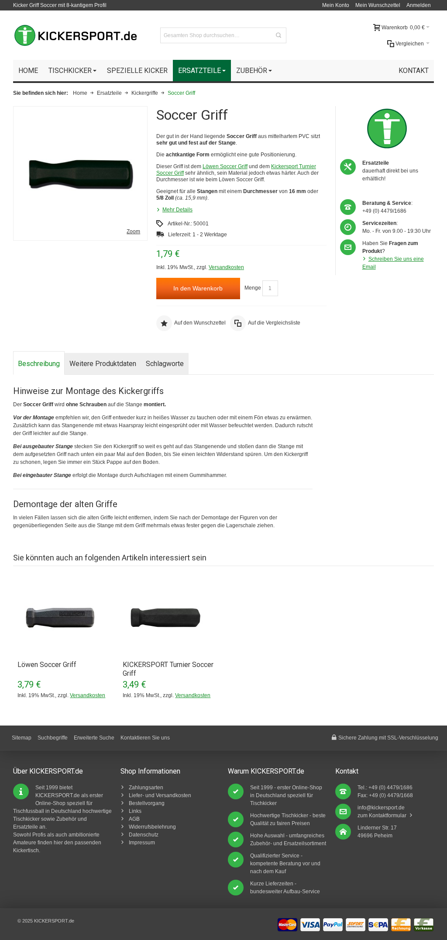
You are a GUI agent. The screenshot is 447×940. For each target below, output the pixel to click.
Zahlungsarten (146, 787)
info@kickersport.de (381, 808)
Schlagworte (165, 363)
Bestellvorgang (147, 803)
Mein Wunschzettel (377, 5)
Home (80, 93)
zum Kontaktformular (382, 815)
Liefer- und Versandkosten (160, 795)
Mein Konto (335, 5)
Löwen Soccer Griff (225, 166)
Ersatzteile (109, 93)
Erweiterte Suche (94, 738)
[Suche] (278, 35)
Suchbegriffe (53, 738)
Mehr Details (177, 210)
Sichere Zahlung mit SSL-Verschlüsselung (388, 738)
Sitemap (21, 738)
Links (135, 811)
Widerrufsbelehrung (152, 827)
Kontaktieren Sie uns (145, 738)
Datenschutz (143, 835)
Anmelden (418, 5)
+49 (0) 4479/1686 (384, 211)
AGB (134, 819)
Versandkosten (226, 267)
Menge (252, 288)
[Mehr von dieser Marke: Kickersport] (387, 128)
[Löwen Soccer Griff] (65, 617)
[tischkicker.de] (75, 35)
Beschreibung (39, 363)
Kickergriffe (144, 93)
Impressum (142, 843)
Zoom (133, 231)
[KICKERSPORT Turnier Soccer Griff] (171, 617)
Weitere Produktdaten (102, 363)
